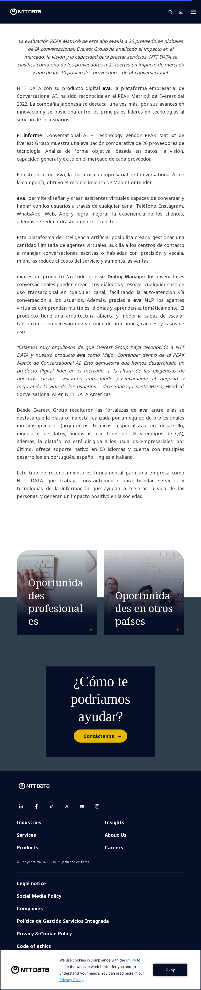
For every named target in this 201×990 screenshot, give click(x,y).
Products (27, 847)
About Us (116, 835)
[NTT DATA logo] (21, 12)
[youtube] (81, 806)
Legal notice (31, 883)
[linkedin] (21, 806)
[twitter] (66, 806)
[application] (100, 970)
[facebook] (36, 806)
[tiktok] (51, 806)
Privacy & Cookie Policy (44, 933)
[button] (174, 12)
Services (26, 835)
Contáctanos (98, 736)
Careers (114, 847)
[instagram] (97, 806)
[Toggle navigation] (195, 12)
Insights (114, 822)
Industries (29, 822)
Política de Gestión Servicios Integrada (63, 921)
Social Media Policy (39, 896)
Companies (30, 908)
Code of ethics (34, 946)
